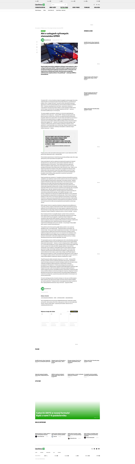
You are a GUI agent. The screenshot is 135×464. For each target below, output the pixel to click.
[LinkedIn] (97, 449)
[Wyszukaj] (65, 4)
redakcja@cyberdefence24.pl (47, 304)
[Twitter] (92, 449)
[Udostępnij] (36, 52)
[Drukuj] (36, 47)
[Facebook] (94, 449)
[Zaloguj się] (94, 4)
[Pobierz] (36, 49)
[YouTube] (99, 449)
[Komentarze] (36, 44)
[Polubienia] (36, 41)
